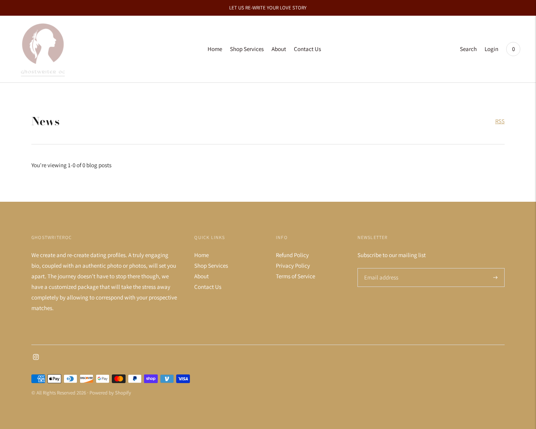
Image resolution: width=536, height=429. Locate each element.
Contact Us (307, 49)
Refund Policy (292, 255)
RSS (500, 121)
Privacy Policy (293, 265)
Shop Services (247, 49)
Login (491, 49)
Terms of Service (295, 276)
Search (468, 49)
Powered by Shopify (110, 392)
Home (215, 49)
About (279, 49)
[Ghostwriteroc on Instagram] (36, 357)
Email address (380, 268)
